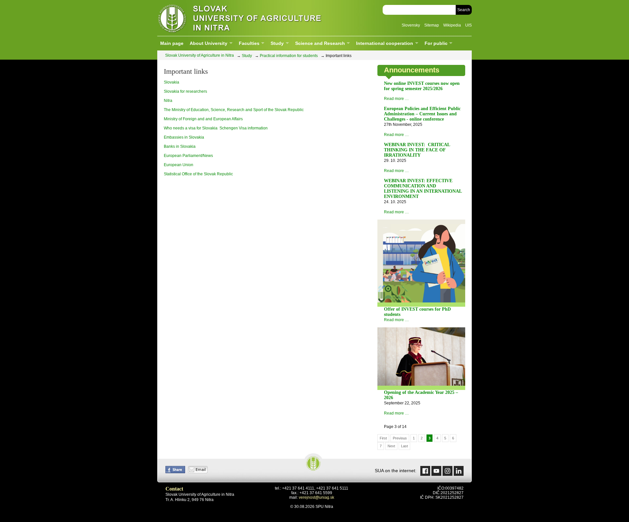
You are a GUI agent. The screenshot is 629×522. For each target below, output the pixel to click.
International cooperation (384, 43)
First (383, 438)
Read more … (396, 98)
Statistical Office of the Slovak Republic (198, 174)
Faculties (249, 43)
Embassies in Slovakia (184, 137)
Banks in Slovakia (180, 146)
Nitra (168, 100)
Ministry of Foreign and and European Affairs (203, 119)
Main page (171, 43)
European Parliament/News (188, 155)
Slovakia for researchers (185, 91)
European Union (178, 165)
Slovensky (411, 25)
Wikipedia (452, 25)
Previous (400, 438)
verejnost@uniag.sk (316, 497)
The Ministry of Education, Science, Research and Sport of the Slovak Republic (234, 109)
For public (436, 43)
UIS (468, 25)
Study (277, 43)
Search (463, 10)
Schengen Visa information (243, 128)
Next (391, 446)
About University (208, 43)
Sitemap (431, 25)
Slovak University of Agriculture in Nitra (237, 18)
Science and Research (320, 43)
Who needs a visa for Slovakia (191, 128)
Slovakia (171, 82)
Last (404, 446)
